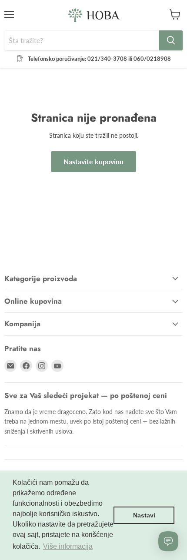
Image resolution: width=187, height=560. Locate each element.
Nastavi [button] (144, 515)
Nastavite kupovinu (93, 161)
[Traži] (171, 40)
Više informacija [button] (68, 546)
